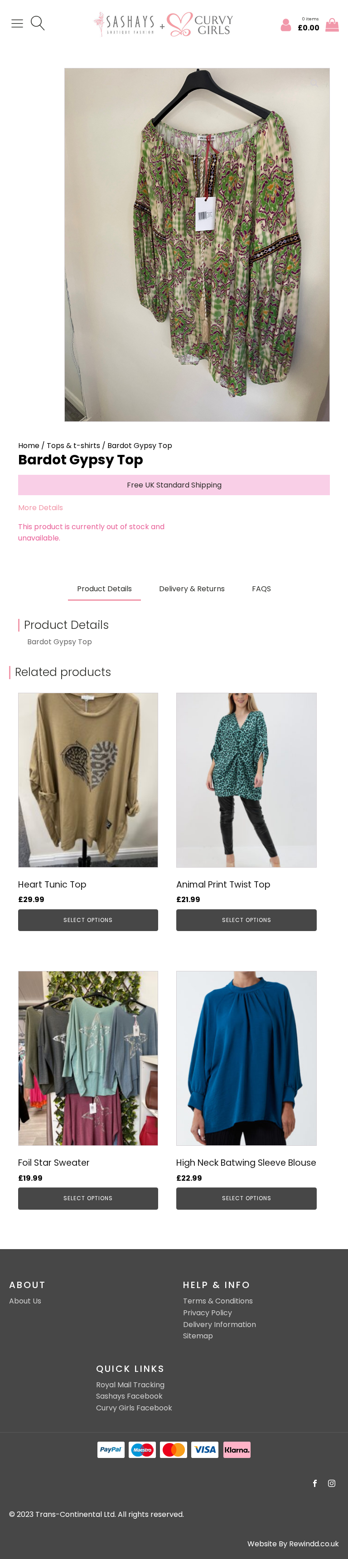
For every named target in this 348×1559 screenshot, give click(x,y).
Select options (88, 920)
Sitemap (198, 1336)
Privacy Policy (207, 1313)
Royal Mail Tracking (130, 1385)
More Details (40, 507)
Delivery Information (219, 1324)
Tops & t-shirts (73, 445)
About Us (25, 1301)
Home (28, 445)
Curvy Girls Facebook (134, 1408)
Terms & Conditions (218, 1301)
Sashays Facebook (129, 1396)
